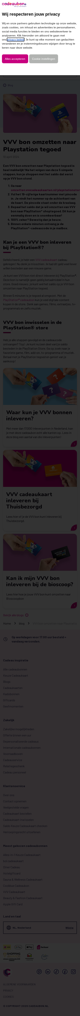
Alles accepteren (15, 58)
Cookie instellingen (43, 58)
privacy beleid (15, 39)
